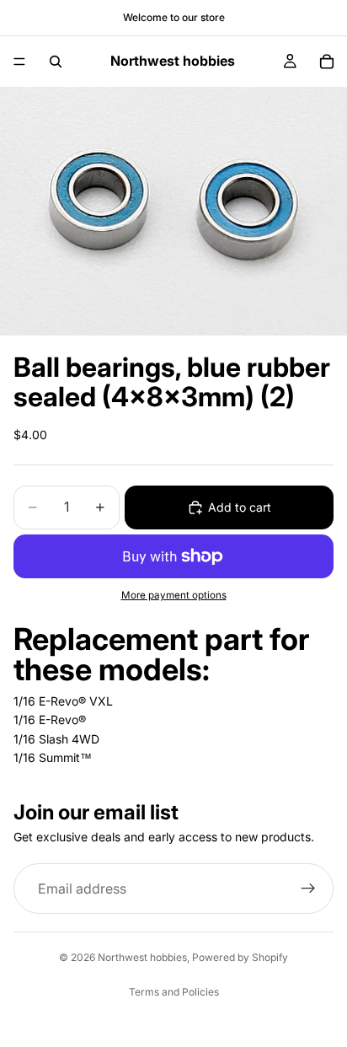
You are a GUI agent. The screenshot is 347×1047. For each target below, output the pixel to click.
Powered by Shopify (240, 957)
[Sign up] (308, 888)
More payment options (174, 595)
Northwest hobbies (142, 957)
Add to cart (239, 507)
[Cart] (326, 61)
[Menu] (19, 61)
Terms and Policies (174, 991)
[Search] (55, 61)
